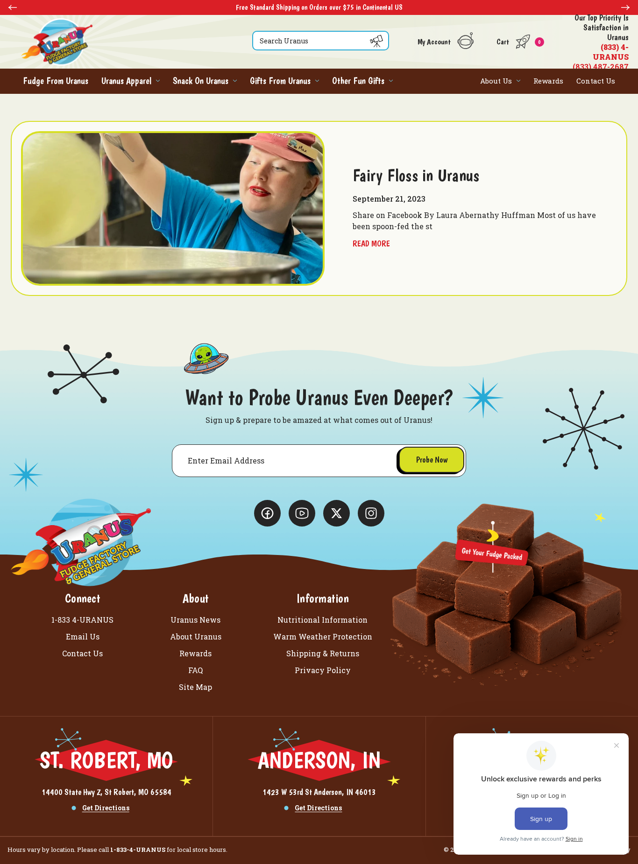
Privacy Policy (323, 670)
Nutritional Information (322, 620)
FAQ (195, 670)
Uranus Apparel (126, 80)
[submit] (376, 41)
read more (371, 243)
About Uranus (195, 636)
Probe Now (431, 459)
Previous (12, 7)
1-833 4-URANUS (82, 620)
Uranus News (195, 620)
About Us (496, 80)
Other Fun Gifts (358, 80)
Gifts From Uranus (280, 80)
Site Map (195, 687)
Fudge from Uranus (55, 80)
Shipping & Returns (322, 653)
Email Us (82, 636)
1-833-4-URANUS (137, 849)
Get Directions (105, 807)
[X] (267, 513)
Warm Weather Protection (322, 636)
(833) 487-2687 (601, 42)
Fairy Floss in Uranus (416, 175)
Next (625, 7)
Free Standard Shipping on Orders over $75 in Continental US (141, 7)
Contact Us (595, 80)
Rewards (548, 80)
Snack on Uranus (200, 80)
